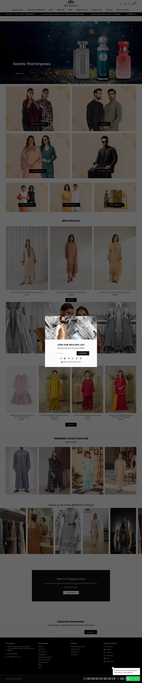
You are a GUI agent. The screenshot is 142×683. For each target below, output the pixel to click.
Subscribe (83, 353)
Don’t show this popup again (72, 362)
